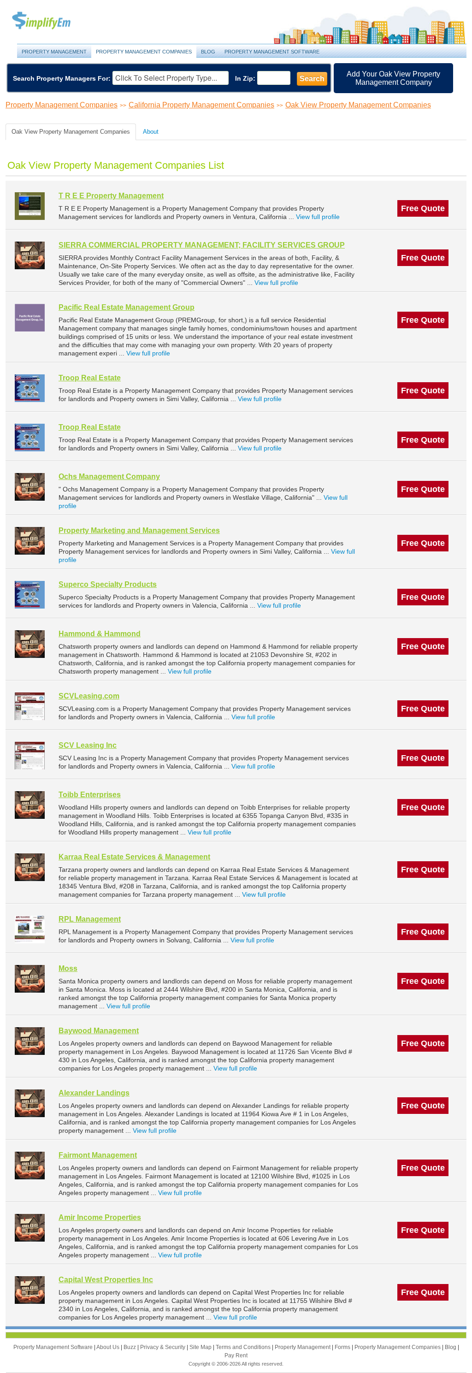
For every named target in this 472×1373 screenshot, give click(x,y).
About (151, 131)
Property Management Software (271, 51)
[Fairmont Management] (30, 1165)
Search (312, 79)
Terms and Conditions (244, 1347)
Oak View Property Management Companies (358, 105)
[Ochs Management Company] (30, 486)
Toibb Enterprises (90, 795)
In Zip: (245, 78)
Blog (208, 51)
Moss (68, 968)
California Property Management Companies (201, 105)
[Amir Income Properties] (30, 1227)
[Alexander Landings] (30, 1103)
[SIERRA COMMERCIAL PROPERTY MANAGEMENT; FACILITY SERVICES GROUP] (30, 255)
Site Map (201, 1347)
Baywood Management (99, 1031)
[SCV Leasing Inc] (30, 755)
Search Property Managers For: (62, 78)
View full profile (318, 216)
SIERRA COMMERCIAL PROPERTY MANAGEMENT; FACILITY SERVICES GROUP (202, 245)
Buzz (130, 1347)
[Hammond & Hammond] (30, 643)
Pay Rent (236, 1355)
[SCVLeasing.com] (30, 706)
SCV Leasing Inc (88, 745)
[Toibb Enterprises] (30, 804)
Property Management (52, 21)
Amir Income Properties (100, 1217)
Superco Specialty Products (108, 584)
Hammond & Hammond (100, 634)
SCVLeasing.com (89, 696)
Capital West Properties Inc (106, 1280)
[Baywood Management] (30, 1040)
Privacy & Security (163, 1347)
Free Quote (423, 208)
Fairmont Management (98, 1155)
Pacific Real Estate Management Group (127, 307)
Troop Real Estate (90, 378)
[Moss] (30, 978)
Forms (343, 1347)
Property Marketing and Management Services (139, 530)
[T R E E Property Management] (30, 205)
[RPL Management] (30, 929)
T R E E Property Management (111, 196)
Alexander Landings (94, 1093)
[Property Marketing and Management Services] (30, 540)
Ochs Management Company (109, 476)
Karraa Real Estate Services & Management (134, 857)
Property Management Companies (144, 51)
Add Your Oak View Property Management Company (393, 78)
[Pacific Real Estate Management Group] (30, 317)
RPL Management (90, 919)
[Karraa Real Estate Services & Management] (30, 867)
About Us (108, 1347)
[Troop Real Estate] (30, 388)
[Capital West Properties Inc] (30, 1289)
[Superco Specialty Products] (30, 594)
